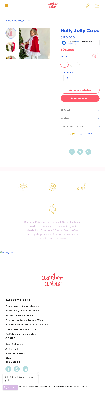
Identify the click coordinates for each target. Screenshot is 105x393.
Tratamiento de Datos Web (24, 320)
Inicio (7, 20)
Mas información (72, 127)
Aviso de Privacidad (19, 315)
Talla (64, 56)
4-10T (74, 64)
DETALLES (66, 110)
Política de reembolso (21, 334)
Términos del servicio (20, 329)
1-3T (64, 64)
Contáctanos (14, 344)
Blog (8, 358)
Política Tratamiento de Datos (26, 325)
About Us (11, 349)
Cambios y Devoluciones (22, 311)
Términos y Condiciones (22, 306)
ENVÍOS (65, 118)
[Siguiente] (45, 43)
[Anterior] (25, 43)
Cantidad (67, 73)
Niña (14, 20)
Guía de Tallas (15, 353)
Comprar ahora (80, 98)
